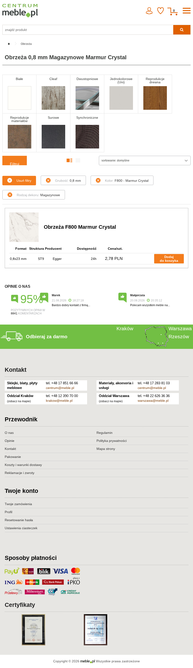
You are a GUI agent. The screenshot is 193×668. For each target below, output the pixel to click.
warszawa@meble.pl (153, 400)
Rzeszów (179, 336)
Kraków (125, 328)
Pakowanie (13, 457)
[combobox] (145, 160)
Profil (8, 512)
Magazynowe (38, 195)
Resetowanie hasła (19, 520)
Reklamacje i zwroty (19, 473)
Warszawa (180, 328)
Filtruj (14, 163)
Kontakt (15, 369)
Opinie (9, 441)
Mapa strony (105, 449)
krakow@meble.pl (59, 400)
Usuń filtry (23, 180)
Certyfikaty (20, 604)
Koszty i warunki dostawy (23, 465)
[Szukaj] (181, 29)
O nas (9, 433)
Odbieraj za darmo (46, 336)
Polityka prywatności (111, 441)
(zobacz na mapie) (19, 401)
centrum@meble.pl (60, 388)
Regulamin (104, 433)
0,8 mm (68, 180)
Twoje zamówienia (18, 504)
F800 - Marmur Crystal (127, 180)
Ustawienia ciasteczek (21, 528)
